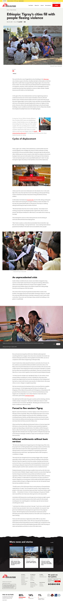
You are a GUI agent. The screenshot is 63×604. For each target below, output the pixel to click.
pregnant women (29, 395)
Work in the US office (33, 583)
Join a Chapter (32, 580)
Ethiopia (14, 73)
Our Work (30, 5)
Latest (42, 5)
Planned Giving (23, 582)
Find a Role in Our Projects (33, 584)
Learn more (21, 0)
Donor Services (23, 575)
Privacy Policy (41, 584)
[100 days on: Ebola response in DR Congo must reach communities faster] (46, 557)
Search (58, 2)
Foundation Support (24, 583)
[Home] (9, 5)
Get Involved (47, 5)
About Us (36, 5)
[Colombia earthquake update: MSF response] (31, 557)
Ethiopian (46, 79)
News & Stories (13, 9)
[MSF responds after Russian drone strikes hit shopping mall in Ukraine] (16, 557)
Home (8, 9)
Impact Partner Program (24, 581)
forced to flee (30, 199)
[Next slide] (59, 344)
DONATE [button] (56, 5)
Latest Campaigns (32, 575)
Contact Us (41, 583)
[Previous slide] (57, 344)
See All (52, 542)
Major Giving (23, 580)
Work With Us (54, 2)
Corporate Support (23, 584)
